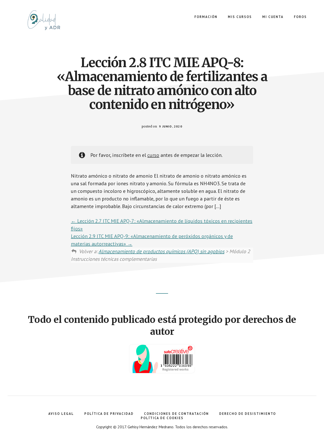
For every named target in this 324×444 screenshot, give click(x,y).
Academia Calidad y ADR (51, 20)
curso (153, 155)
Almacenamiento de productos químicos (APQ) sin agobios (161, 251)
